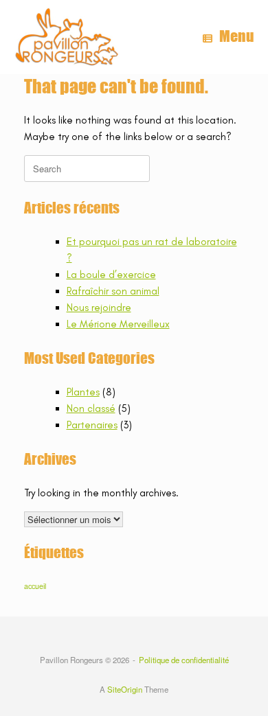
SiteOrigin (124, 689)
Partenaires (92, 425)
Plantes (83, 392)
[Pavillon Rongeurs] (67, 37)
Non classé (91, 408)
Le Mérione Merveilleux (118, 324)
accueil (35, 586)
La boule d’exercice (111, 274)
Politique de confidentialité (184, 659)
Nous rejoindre (99, 307)
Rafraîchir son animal (113, 291)
